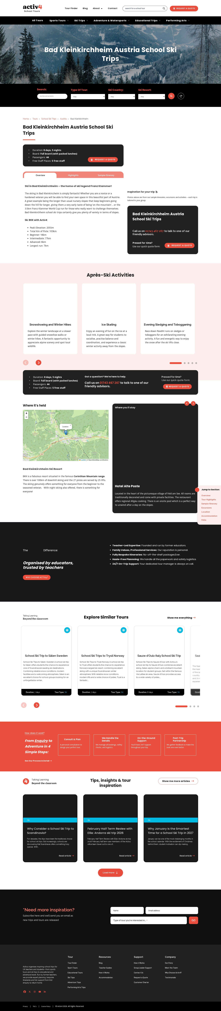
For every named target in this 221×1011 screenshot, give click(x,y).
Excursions (206, 508)
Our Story (169, 963)
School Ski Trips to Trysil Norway (102, 655)
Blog (85, 8)
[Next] (38, 362)
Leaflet (83, 460)
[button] (65, 432)
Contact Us (138, 973)
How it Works (104, 973)
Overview (205, 495)
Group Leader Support (143, 968)
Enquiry (41, 741)
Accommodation (209, 516)
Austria (63, 119)
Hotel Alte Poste (127, 486)
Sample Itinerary (209, 504)
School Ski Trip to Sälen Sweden (46, 655)
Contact (112, 8)
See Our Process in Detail (37, 761)
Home (26, 119)
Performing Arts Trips (77, 987)
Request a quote (104, 159)
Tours (35, 119)
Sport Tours (73, 968)
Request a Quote (185, 8)
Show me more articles (176, 781)
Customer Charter (141, 982)
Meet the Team (171, 968)
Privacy (25, 1006)
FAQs (203, 520)
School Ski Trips (48, 119)
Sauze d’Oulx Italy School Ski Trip (159, 655)
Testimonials (170, 978)
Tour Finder (71, 8)
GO (193, 920)
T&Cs (34, 1006)
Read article (65, 855)
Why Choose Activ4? (37, 577)
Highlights (73, 175)
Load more (109, 872)
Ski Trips (71, 978)
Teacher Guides (105, 968)
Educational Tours (75, 973)
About (96, 8)
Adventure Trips (74, 982)
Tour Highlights (208, 499)
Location (205, 512)
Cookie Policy (46, 1006)
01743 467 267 (110, 383)
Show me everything (179, 617)
